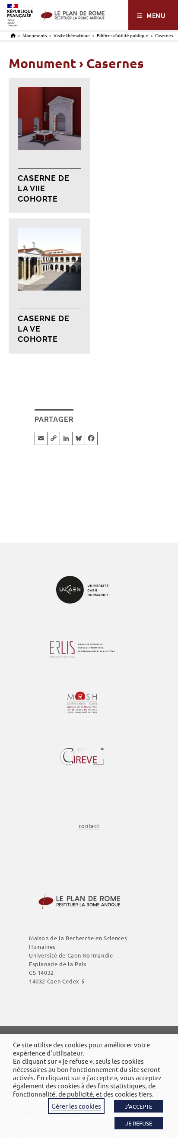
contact (89, 825)
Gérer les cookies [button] (76, 1106)
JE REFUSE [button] (138, 1123)
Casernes (164, 35)
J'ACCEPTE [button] (138, 1106)
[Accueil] (13, 35)
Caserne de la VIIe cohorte (44, 188)
